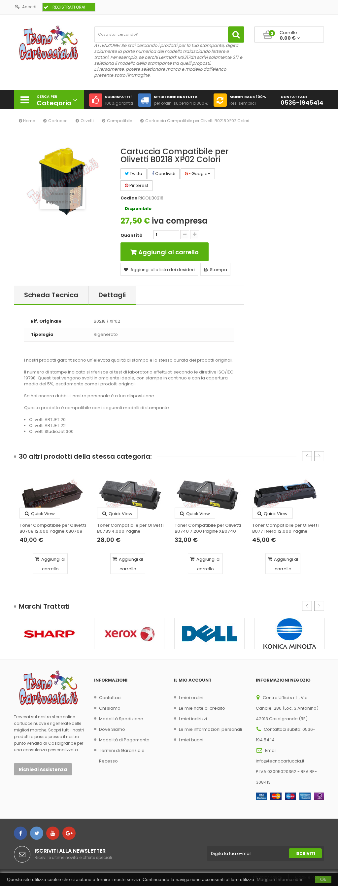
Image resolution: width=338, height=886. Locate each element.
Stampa (218, 269)
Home (28, 121)
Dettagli (112, 295)
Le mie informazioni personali (210, 729)
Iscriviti (305, 853)
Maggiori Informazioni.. (281, 879)
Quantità (131, 235)
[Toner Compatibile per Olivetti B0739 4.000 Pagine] (130, 495)
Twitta (135, 173)
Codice (128, 198)
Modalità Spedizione (121, 719)
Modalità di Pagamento (124, 740)
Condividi (164, 173)
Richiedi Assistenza (43, 769)
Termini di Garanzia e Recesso (122, 755)
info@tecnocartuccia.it (280, 761)
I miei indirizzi (193, 719)
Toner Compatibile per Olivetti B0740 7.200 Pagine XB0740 (208, 528)
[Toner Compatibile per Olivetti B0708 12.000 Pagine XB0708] (52, 495)
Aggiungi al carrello (52, 564)
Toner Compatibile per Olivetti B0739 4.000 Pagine (130, 528)
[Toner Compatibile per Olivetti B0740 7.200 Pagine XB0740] (208, 495)
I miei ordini (191, 697)
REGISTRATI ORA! (68, 7)
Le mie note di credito (202, 708)
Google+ (200, 173)
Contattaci (110, 697)
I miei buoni (191, 740)
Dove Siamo (112, 729)
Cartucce (57, 121)
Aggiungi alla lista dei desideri (162, 269)
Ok (323, 879)
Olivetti (87, 121)
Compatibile (119, 121)
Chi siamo (109, 708)
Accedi (29, 7)
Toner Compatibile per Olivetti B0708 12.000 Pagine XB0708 (52, 528)
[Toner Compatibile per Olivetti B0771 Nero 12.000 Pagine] (285, 495)
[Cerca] (236, 34)
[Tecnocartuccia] (49, 42)
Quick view (42, 514)
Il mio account (193, 680)
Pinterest (138, 185)
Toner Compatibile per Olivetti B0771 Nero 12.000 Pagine (285, 528)
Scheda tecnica (51, 295)
